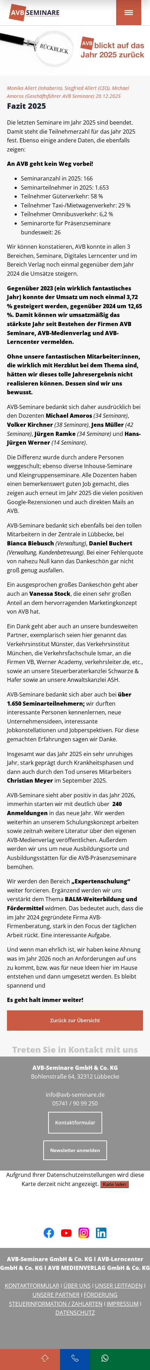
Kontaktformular (75, 1122)
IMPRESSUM (122, 1304)
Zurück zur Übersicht (75, 1020)
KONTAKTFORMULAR (32, 1286)
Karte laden (114, 1184)
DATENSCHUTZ (75, 1312)
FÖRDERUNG (101, 1295)
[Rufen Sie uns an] (75, 1359)
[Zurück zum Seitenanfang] (45, 1359)
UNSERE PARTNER (56, 1295)
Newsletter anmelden (75, 1150)
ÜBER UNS (77, 1286)
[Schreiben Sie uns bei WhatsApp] (105, 1359)
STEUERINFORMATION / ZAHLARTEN (56, 1304)
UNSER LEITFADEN (119, 1286)
